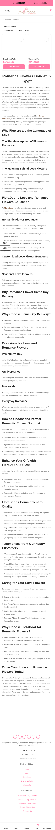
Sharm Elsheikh (27, 781)
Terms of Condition (27, 807)
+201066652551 (28, 751)
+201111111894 (18, 3)
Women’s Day (34, 59)
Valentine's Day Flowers (27, 796)
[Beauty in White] (14, 46)
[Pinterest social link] (29, 737)
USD (5, 248)
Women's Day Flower (27, 803)
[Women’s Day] (39, 46)
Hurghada (27, 777)
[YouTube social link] (24, 737)
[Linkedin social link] (33, 737)
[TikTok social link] (38, 737)
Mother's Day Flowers (27, 800)
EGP (3, 243)
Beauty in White (9, 59)
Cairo (27, 769)
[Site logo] (26, 11)
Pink (27, 31)
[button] (14, 66)
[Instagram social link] (20, 737)
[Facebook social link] (15, 737)
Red (20, 31)
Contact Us (27, 811)
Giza (27, 773)
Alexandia (27, 785)
